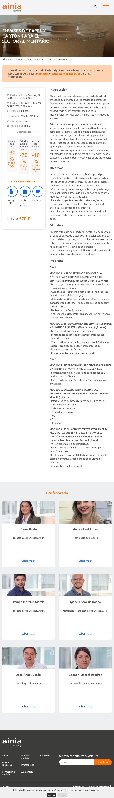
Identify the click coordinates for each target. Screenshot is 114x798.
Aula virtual (27, 772)
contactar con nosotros (65, 73)
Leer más (62, 795)
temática (43, 73)
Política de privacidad (98, 786)
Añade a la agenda (23, 202)
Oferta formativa (7, 763)
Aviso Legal (79, 786)
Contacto (36, 200)
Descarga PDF (11, 201)
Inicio (8, 59)
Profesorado (27, 765)
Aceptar (51, 795)
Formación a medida (8, 773)
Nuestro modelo (25, 756)
